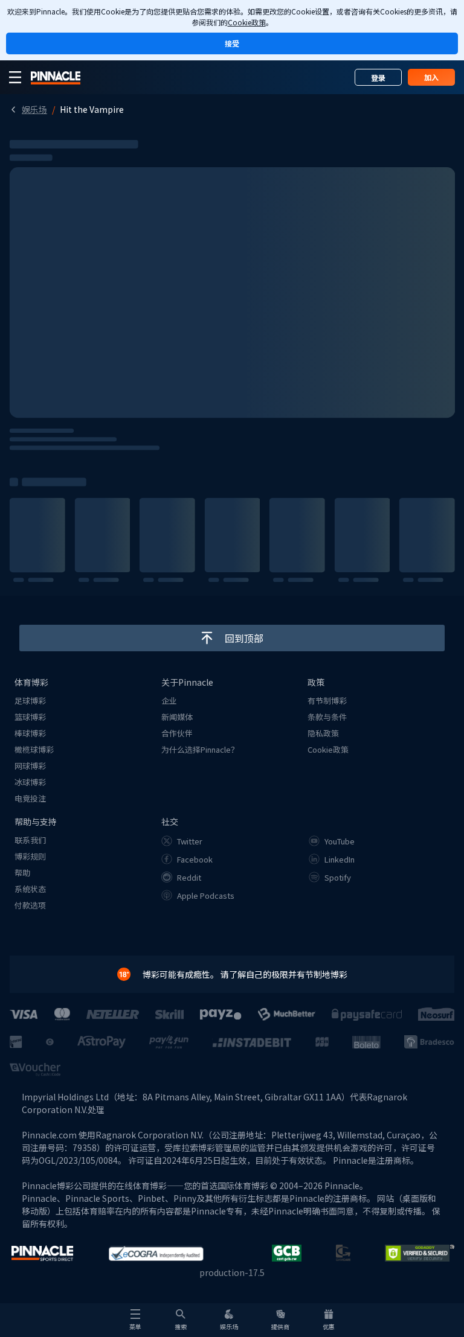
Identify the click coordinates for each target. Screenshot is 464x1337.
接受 (232, 43)
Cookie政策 (247, 22)
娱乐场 (34, 109)
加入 (431, 77)
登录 (378, 77)
